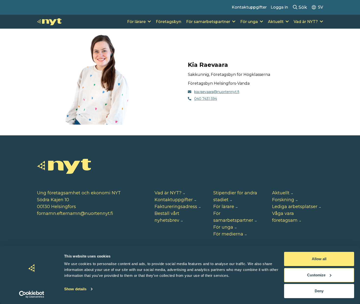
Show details (75, 289)
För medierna (228, 234)
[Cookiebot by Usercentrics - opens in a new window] (31, 294)
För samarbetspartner (208, 21)
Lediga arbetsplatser (294, 206)
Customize (316, 275)
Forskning (283, 199)
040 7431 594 (205, 98)
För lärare (136, 21)
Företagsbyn (168, 21)
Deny (319, 291)
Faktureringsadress (176, 206)
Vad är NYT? (306, 21)
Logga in (279, 7)
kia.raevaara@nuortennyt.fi (216, 92)
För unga (249, 21)
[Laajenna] (149, 22)
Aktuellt (276, 21)
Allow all (319, 259)
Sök (302, 7)
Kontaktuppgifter (249, 7)
